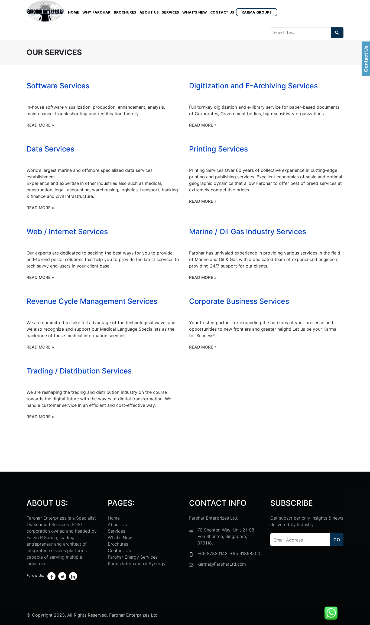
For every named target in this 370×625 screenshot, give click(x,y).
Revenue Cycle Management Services (92, 301)
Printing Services (218, 148)
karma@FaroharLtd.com (221, 564)
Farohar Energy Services (133, 557)
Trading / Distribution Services (79, 370)
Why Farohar (96, 12)
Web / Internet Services (67, 231)
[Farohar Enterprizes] (45, 12)
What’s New (194, 12)
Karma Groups (257, 12)
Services (170, 12)
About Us (149, 12)
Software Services (58, 85)
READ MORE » (40, 125)
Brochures (125, 12)
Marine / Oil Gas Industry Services (247, 231)
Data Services (50, 148)
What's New (120, 537)
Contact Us (222, 12)
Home (73, 12)
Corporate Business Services (239, 301)
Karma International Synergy (136, 563)
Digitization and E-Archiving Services (253, 85)
